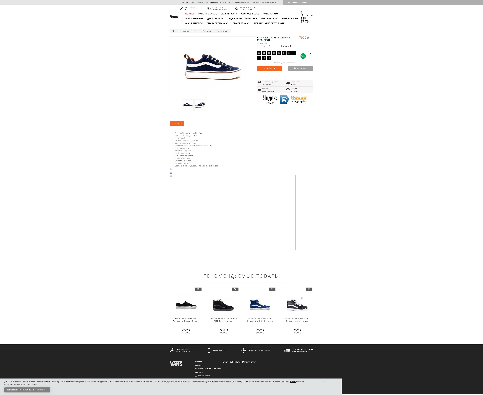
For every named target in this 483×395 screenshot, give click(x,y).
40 (279, 53)
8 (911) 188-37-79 (305, 17)
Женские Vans (290, 18)
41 (284, 53)
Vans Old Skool (250, 14)
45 (264, 58)
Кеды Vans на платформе (242, 18)
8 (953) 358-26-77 (220, 350)
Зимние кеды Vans (218, 23)
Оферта (192, 2)
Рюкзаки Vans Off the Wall (270, 23)
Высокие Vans (241, 23)
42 (289, 53)
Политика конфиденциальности (209, 2)
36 (259, 53)
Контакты (226, 2)
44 (259, 58)
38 (269, 53)
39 (274, 53)
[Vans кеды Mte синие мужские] (188, 105)
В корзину (302, 68)
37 (264, 53)
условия (293, 382)
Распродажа (249, 362)
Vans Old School (232, 362)
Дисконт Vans (215, 18)
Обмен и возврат (253, 2)
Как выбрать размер (269, 2)
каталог (189, 14)
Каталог (185, 2)
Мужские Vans (269, 18)
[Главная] (173, 31)
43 (293, 53)
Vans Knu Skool (207, 14)
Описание (177, 123)
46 (269, 58)
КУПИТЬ (271, 68)
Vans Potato (270, 14)
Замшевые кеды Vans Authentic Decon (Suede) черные (186, 321)
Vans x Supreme (194, 18)
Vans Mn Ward (229, 14)
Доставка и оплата (239, 2)
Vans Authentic (194, 23)
